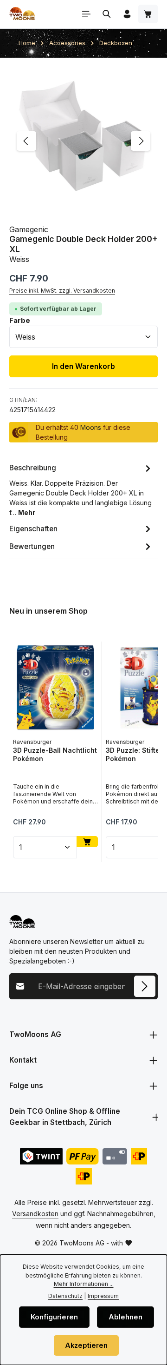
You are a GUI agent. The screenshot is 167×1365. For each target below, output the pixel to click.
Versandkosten (35, 1214)
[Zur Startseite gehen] (22, 14)
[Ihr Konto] (127, 14)
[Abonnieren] (144, 986)
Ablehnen (125, 1317)
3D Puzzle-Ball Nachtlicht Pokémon (55, 754)
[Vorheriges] (26, 141)
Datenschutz (65, 1295)
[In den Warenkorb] (87, 841)
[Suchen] (106, 14)
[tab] (81, 489)
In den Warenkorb (83, 366)
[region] (83, 141)
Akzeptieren (86, 1345)
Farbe (19, 320)
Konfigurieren (54, 1317)
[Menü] (86, 14)
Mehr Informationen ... (84, 1283)
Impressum (103, 1295)
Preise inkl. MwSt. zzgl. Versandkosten (62, 290)
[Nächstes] (140, 141)
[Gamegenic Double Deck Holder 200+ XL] (83, 141)
